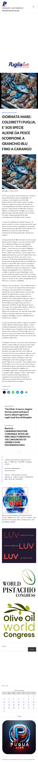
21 (23, 705)
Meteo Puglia (5, 685)
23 (33, 705)
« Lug (19, 716)
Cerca (4, 646)
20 (19, 705)
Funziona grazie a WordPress (10, 759)
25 (9, 708)
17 (4, 705)
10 (4, 702)
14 (23, 702)
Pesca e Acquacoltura (9, 112)
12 (13, 702)
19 (14, 705)
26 (14, 708)
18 (9, 705)
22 (28, 705)
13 (18, 702)
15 (28, 702)
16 (33, 702)
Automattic (32, 759)
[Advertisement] (19, 38)
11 (9, 702)
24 (4, 708)
